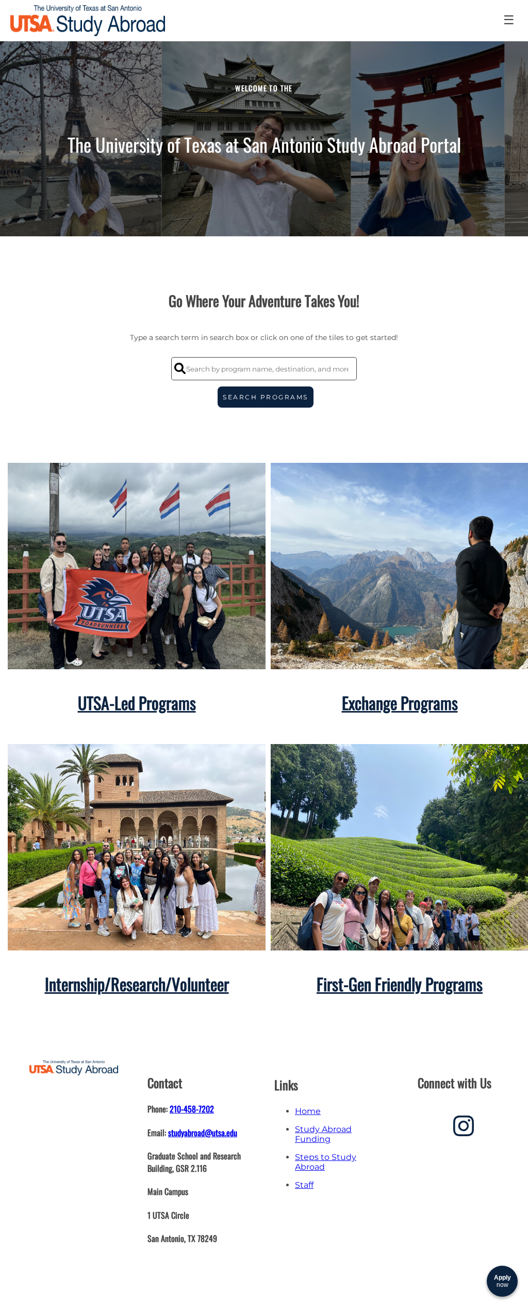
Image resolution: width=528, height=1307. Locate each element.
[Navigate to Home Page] (87, 20)
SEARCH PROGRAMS (265, 397)
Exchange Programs (400, 702)
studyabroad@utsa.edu (202, 1132)
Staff (304, 1185)
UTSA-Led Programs (137, 702)
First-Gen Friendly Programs (400, 984)
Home (308, 1111)
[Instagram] (463, 1130)
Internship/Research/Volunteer (137, 984)
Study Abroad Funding (323, 1134)
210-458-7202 (192, 1109)
